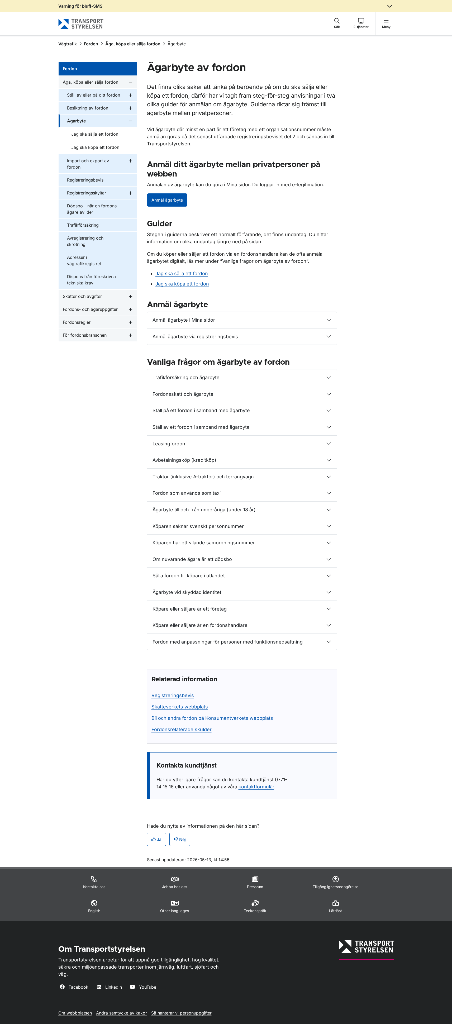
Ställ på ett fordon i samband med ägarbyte (201, 410)
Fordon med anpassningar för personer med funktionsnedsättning (228, 642)
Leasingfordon (169, 443)
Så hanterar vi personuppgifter (181, 1013)
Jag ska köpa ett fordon (182, 284)
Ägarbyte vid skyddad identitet (187, 592)
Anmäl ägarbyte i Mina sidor (184, 320)
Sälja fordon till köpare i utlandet (189, 575)
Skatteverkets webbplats (179, 706)
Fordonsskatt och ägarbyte (183, 394)
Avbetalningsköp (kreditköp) (184, 460)
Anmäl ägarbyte (167, 200)
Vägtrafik (67, 43)
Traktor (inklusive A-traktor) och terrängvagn (203, 476)
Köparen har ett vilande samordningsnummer (204, 542)
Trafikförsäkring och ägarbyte (186, 377)
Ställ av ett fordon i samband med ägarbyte (201, 427)
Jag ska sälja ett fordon (181, 273)
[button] (337, 23)
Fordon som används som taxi (187, 493)
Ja (159, 839)
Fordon (91, 43)
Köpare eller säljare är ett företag (190, 609)
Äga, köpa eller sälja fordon (132, 43)
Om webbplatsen (75, 1013)
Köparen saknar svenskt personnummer (198, 526)
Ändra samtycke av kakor (121, 1013)
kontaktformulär (256, 786)
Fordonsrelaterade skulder (181, 729)
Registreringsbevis (172, 695)
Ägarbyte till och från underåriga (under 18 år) (204, 509)
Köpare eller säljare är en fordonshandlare (200, 625)
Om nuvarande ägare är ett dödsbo (192, 559)
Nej (182, 839)
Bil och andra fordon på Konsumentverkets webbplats (212, 718)
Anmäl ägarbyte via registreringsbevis (195, 336)
